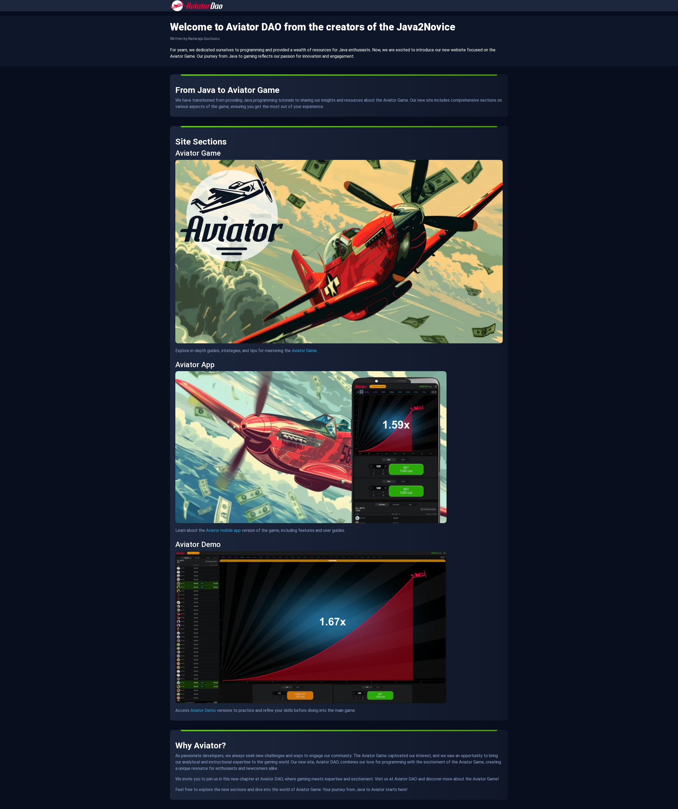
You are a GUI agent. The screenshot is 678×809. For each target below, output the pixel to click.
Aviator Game (304, 350)
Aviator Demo (203, 710)
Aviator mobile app (223, 530)
